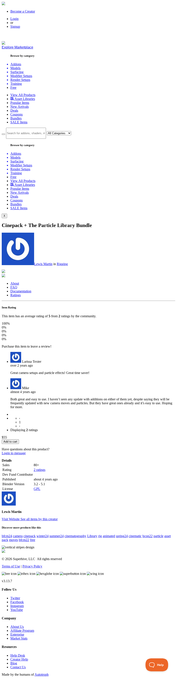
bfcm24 (7, 536)
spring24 (122, 536)
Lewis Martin (43, 264)
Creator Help (19, 659)
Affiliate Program (22, 630)
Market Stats (18, 638)
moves (13, 540)
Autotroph (42, 674)
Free (13, 87)
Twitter (15, 598)
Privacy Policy (32, 566)
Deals (14, 110)
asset (167, 536)
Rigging (62, 264)
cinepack (30, 536)
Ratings (15, 295)
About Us (17, 626)
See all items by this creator (39, 519)
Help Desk (17, 655)
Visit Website (11, 519)
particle (158, 536)
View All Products (22, 95)
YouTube (16, 610)
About (14, 283)
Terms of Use (11, 566)
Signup (15, 26)
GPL (37, 489)
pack (5, 540)
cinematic (135, 536)
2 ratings (39, 470)
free (32, 540)
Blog (13, 663)
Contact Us (18, 667)
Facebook (17, 602)
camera (18, 536)
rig (100, 536)
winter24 (42, 536)
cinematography (75, 536)
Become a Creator (22, 11)
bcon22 (147, 536)
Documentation (20, 291)
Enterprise (17, 634)
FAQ (13, 287)
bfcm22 (24, 540)
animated (109, 536)
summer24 (56, 536)
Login (14, 19)
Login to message (14, 453)
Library (92, 536)
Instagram (17, 606)
